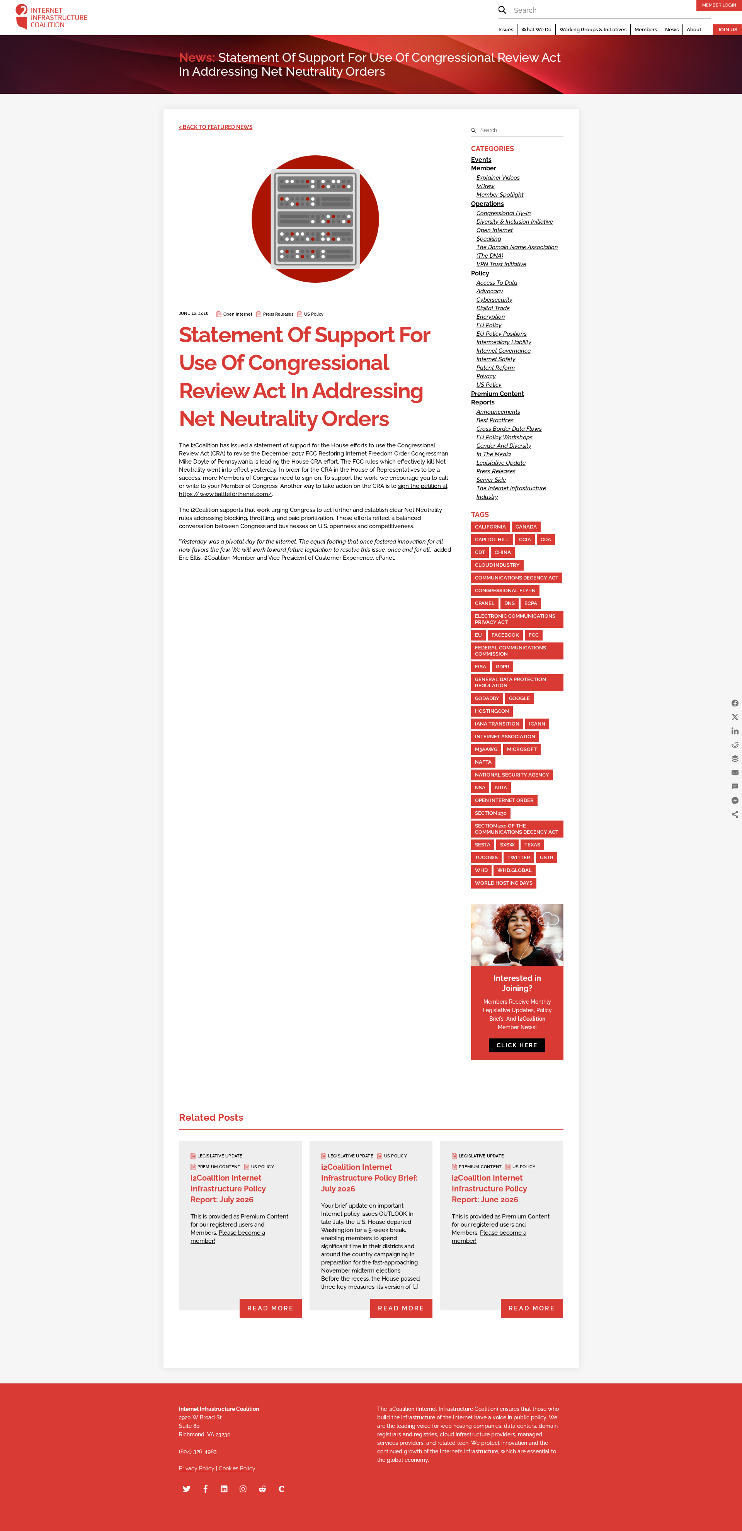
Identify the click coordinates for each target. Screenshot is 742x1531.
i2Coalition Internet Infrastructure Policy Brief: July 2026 (369, 1177)
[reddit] (262, 1488)
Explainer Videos (498, 177)
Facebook (505, 635)
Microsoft (522, 749)
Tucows (486, 857)
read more (270, 1308)
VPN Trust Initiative (501, 264)
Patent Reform (496, 367)
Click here (517, 1045)
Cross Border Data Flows (509, 428)
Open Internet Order (504, 800)
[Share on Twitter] (735, 717)
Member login (719, 5)
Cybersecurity (494, 299)
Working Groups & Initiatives (593, 29)
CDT (480, 552)
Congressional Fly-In (504, 213)
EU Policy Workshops (505, 437)
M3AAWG (486, 749)
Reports (483, 402)
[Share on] (735, 828)
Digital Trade (493, 308)
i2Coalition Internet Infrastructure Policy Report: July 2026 (228, 1188)
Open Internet (237, 314)
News (672, 29)
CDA (546, 539)
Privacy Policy (196, 1468)
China (503, 552)
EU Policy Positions (502, 333)
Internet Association (505, 736)
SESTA (482, 845)
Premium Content (497, 394)
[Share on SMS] (735, 787)
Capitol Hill (492, 539)
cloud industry (497, 565)
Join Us (727, 29)
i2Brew (486, 186)
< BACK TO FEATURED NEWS (216, 127)
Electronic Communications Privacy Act (515, 619)
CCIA (525, 539)
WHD (481, 870)
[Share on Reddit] (735, 745)
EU (478, 635)
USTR (546, 857)
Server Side (491, 479)
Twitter (518, 857)
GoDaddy (487, 698)
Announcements (498, 411)
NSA (480, 787)
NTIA (501, 787)
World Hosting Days (504, 883)
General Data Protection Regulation (510, 682)
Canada (526, 527)
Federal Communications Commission (510, 651)
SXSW (507, 845)
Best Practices (495, 420)
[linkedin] (224, 1488)
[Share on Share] (735, 814)
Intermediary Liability (504, 342)
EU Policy (489, 325)
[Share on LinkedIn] (735, 731)
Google (519, 698)
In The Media (494, 454)
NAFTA (483, 762)
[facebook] (205, 1488)
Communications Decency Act (516, 578)
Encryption (491, 316)
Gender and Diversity (504, 445)
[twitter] (186, 1488)
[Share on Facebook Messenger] (735, 800)
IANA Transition (497, 724)
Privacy (486, 376)
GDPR (502, 666)
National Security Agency (512, 775)
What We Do (536, 29)
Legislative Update (501, 462)
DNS (509, 603)
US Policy (313, 314)
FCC (534, 635)
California (490, 527)
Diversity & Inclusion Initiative (515, 221)
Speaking (489, 238)
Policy (480, 273)
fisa (480, 666)
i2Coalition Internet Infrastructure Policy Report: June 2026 (489, 1188)
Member (483, 168)
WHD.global (514, 870)
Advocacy (490, 291)
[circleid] (281, 1488)
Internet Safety (496, 359)
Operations (487, 203)
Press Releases (278, 314)
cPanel (485, 603)
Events (481, 159)
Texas (532, 845)
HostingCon (492, 711)
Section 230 (491, 813)
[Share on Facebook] (735, 703)
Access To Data (497, 282)
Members (646, 29)
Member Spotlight (500, 194)
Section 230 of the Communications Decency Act (516, 829)
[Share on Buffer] (735, 759)
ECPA (530, 603)
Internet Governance (504, 350)
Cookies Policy (237, 1468)
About (694, 29)
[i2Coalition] (51, 18)
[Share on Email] (735, 773)
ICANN (537, 724)
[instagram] (243, 1488)
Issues (506, 29)
